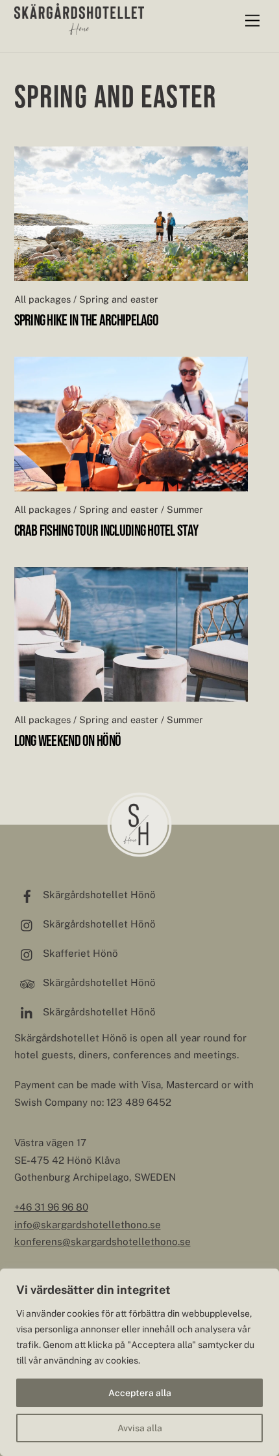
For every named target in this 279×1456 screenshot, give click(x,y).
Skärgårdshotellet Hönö (98, 894)
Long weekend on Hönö (67, 740)
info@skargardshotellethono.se (87, 1224)
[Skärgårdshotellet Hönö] (79, 29)
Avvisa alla (139, 1428)
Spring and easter (118, 299)
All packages (42, 299)
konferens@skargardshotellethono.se (102, 1241)
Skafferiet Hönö (79, 953)
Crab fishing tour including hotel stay (106, 530)
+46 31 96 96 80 (51, 1207)
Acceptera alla (139, 1393)
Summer (185, 509)
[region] (139, 1362)
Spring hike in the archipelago (86, 320)
